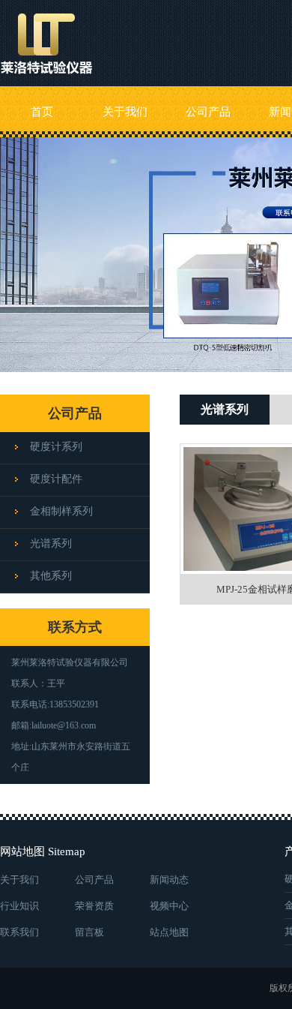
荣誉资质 (94, 905)
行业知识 (19, 905)
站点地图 (169, 932)
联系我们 (19, 932)
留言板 (89, 932)
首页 (42, 112)
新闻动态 (169, 879)
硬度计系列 (56, 446)
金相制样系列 (61, 511)
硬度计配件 (56, 479)
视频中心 (169, 905)
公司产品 (208, 112)
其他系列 (51, 575)
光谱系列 (51, 543)
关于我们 (125, 112)
